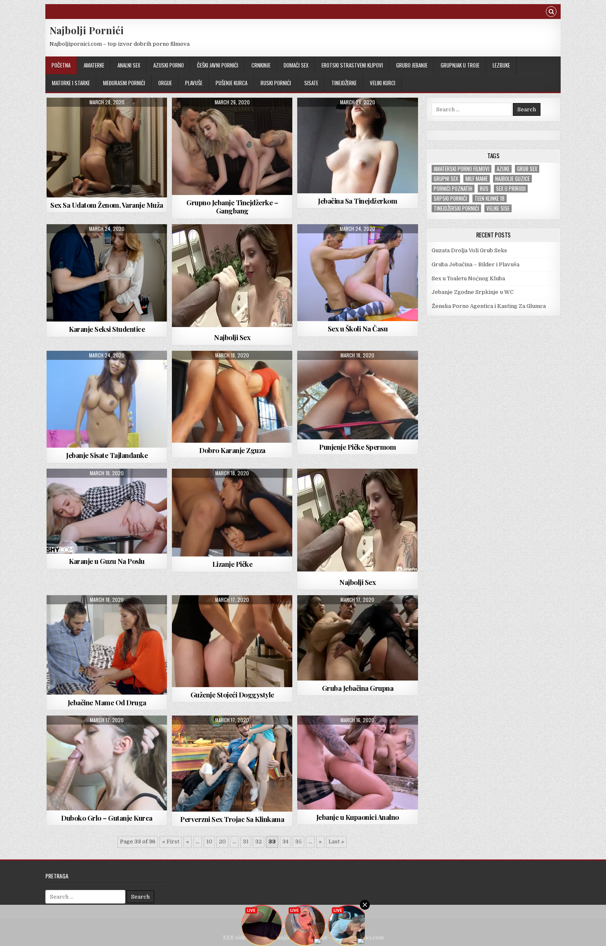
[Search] (551, 12)
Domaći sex (296, 65)
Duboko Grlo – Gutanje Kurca (107, 817)
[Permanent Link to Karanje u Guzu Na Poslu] (107, 511)
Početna (61, 65)
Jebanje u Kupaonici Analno (357, 817)
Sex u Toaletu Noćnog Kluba (468, 278)
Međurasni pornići (124, 83)
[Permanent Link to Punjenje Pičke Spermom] (357, 395)
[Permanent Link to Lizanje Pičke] (232, 512)
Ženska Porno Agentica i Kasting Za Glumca (489, 306)
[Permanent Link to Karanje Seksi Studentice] (107, 273)
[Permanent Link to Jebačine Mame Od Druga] (107, 645)
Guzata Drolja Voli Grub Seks (469, 250)
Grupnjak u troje (460, 65)
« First (170, 841)
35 (298, 841)
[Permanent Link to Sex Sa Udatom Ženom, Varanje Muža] (107, 147)
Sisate (311, 83)
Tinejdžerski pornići (456, 208)
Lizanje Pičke (232, 563)
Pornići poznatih (453, 188)
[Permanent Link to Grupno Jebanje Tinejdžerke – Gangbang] (232, 146)
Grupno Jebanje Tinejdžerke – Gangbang (232, 206)
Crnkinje (260, 65)
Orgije (165, 83)
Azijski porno (168, 65)
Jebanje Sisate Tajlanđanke (107, 455)
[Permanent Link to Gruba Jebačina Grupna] (357, 637)
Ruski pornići (276, 83)
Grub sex (527, 169)
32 (258, 841)
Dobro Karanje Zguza (232, 450)
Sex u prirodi (511, 188)
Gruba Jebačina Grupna (358, 687)
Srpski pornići (450, 198)
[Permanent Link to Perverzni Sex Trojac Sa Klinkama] (232, 764)
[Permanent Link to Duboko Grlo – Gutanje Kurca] (107, 763)
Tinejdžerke (344, 83)
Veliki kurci (382, 83)
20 (222, 841)
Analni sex (128, 65)
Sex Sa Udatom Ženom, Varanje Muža (106, 204)
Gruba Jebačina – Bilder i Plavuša (475, 264)
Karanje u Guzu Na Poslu (107, 561)
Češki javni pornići (217, 65)
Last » (336, 841)
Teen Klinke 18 (489, 198)
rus (484, 188)
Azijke (503, 169)
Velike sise (498, 208)
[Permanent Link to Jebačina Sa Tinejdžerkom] (357, 145)
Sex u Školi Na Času (358, 328)
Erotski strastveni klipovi (352, 65)
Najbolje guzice (512, 179)
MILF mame (476, 179)
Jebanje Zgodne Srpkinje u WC (473, 292)
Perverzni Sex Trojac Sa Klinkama (232, 819)
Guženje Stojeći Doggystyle (232, 694)
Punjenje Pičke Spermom (357, 446)
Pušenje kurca (231, 83)
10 (209, 841)
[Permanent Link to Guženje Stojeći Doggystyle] (232, 641)
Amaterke (94, 65)
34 (285, 841)
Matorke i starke (71, 83)
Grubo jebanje (411, 65)
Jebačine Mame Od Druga (107, 702)
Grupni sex (446, 179)
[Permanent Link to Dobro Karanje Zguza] (232, 397)
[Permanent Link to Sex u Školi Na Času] (357, 273)
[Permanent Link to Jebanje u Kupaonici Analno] (357, 763)
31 (246, 841)
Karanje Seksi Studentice (107, 328)
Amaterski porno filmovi (461, 169)
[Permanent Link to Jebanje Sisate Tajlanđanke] (107, 399)
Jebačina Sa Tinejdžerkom (357, 200)
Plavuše (193, 83)
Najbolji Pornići (86, 30)
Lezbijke (501, 65)
